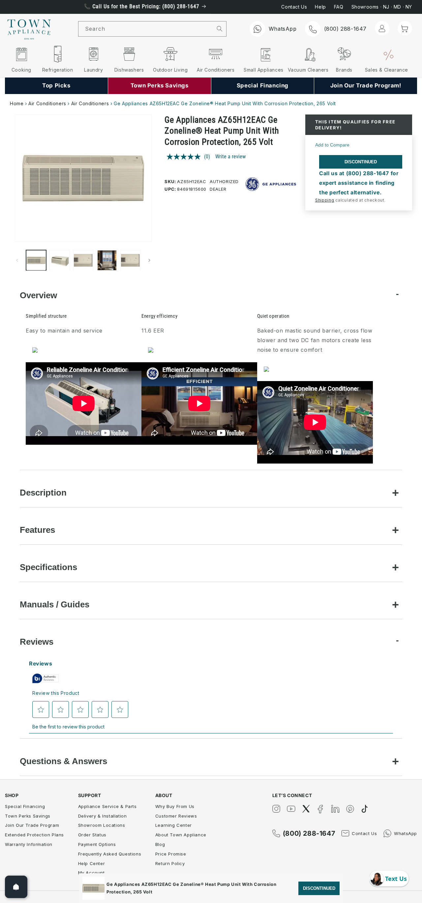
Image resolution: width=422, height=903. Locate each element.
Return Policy (170, 863)
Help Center (91, 863)
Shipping (324, 200)
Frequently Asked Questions (109, 853)
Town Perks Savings (27, 816)
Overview (38, 295)
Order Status (92, 834)
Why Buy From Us (175, 806)
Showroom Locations (101, 825)
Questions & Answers (63, 761)
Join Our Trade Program (32, 825)
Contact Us (294, 7)
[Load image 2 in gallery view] (59, 260)
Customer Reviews (176, 816)
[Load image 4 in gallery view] (107, 260)
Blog (160, 844)
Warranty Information (28, 844)
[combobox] (145, 28)
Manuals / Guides (54, 604)
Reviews (36, 642)
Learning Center (173, 825)
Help (320, 7)
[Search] (219, 28)
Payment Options (97, 844)
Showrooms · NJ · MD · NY (381, 7)
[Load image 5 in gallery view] (130, 260)
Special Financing (25, 806)
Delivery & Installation (102, 816)
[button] (405, 28)
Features (37, 530)
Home (16, 103)
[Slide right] (149, 260)
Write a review (230, 156)
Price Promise (170, 853)
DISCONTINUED (361, 161)
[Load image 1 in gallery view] (36, 260)
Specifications (48, 567)
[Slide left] (17, 260)
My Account (91, 872)
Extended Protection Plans (34, 834)
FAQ (339, 7)
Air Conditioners (47, 103)
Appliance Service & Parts (107, 806)
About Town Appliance (180, 834)
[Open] (16, 887)
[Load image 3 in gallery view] (83, 260)
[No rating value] (185, 156)
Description (43, 493)
